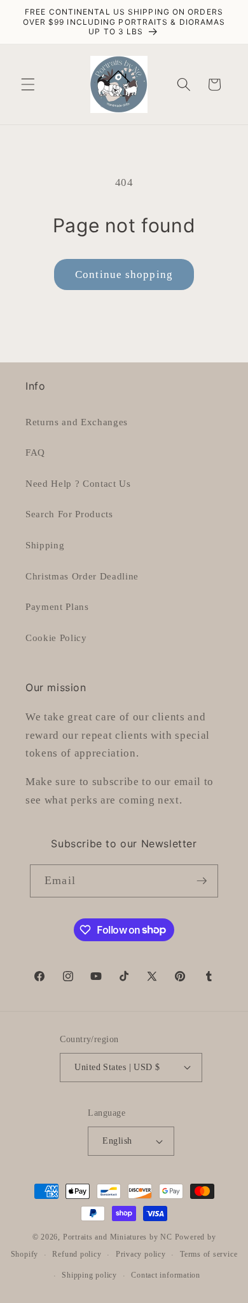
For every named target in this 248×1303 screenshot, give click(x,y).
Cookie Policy (56, 637)
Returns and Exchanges (76, 421)
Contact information (165, 1275)
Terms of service (208, 1254)
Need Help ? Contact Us (78, 483)
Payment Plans (57, 606)
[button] (28, 84)
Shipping (44, 544)
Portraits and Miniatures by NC (117, 1237)
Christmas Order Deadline (82, 576)
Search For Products (69, 513)
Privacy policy (141, 1254)
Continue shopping (124, 274)
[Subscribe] (201, 880)
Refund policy (76, 1254)
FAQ (35, 452)
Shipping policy (89, 1275)
